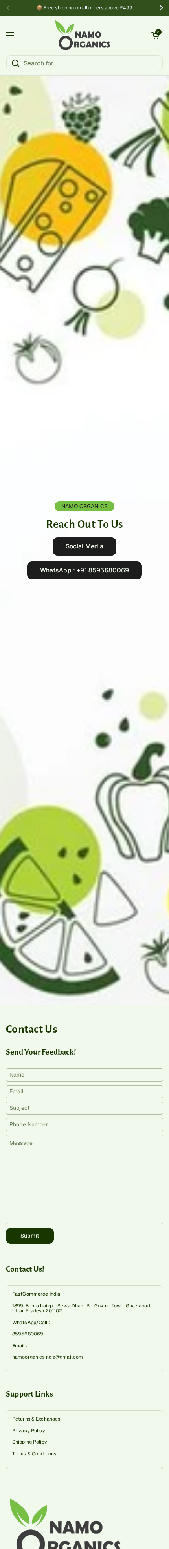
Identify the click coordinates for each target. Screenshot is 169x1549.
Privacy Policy (28, 1431)
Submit (29, 1235)
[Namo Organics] (82, 35)
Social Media (85, 546)
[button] (155, 35)
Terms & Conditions (34, 1454)
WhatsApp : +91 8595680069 (84, 570)
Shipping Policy (29, 1442)
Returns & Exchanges (36, 1419)
